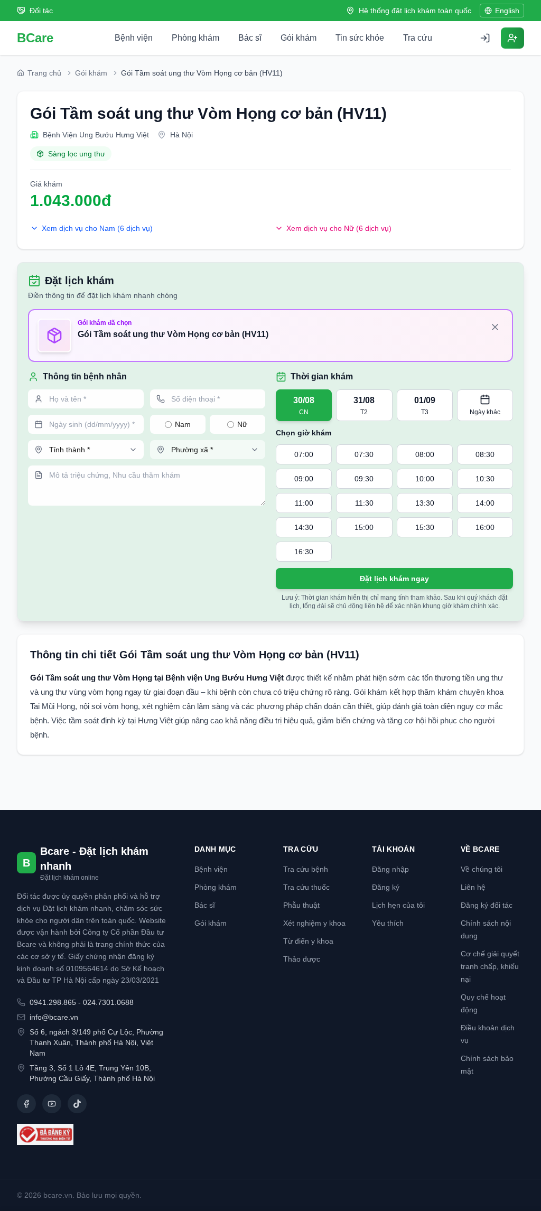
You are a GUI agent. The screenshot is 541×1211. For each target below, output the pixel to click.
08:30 (485, 454)
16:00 (485, 527)
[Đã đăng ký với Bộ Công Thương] (93, 1134)
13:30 (424, 503)
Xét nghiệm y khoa (314, 923)
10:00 (424, 478)
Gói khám (298, 37)
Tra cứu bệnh (305, 869)
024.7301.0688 (108, 1002)
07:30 (364, 454)
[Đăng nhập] (485, 38)
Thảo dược (301, 959)
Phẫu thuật (301, 905)
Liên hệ (473, 887)
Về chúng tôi (481, 869)
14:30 (303, 527)
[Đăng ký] (512, 38)
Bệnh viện (134, 37)
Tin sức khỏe (359, 37)
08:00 (424, 454)
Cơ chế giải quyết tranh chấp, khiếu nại (490, 966)
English (507, 10)
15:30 (424, 527)
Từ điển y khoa (308, 941)
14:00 (485, 503)
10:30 (485, 478)
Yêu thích (388, 923)
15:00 (364, 527)
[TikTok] (77, 1103)
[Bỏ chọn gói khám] (495, 327)
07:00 (303, 454)
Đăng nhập (390, 869)
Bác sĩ (250, 37)
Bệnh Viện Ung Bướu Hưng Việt (96, 135)
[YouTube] (51, 1103)
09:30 (364, 478)
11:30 (364, 503)
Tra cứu (417, 37)
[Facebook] (26, 1103)
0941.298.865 (53, 1002)
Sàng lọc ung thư (76, 154)
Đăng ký (385, 887)
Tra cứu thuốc (306, 887)
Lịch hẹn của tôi (398, 905)
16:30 (303, 551)
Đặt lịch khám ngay (394, 578)
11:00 (304, 503)
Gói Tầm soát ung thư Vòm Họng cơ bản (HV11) (208, 113)
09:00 (303, 478)
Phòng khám (195, 37)
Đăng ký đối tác (486, 905)
